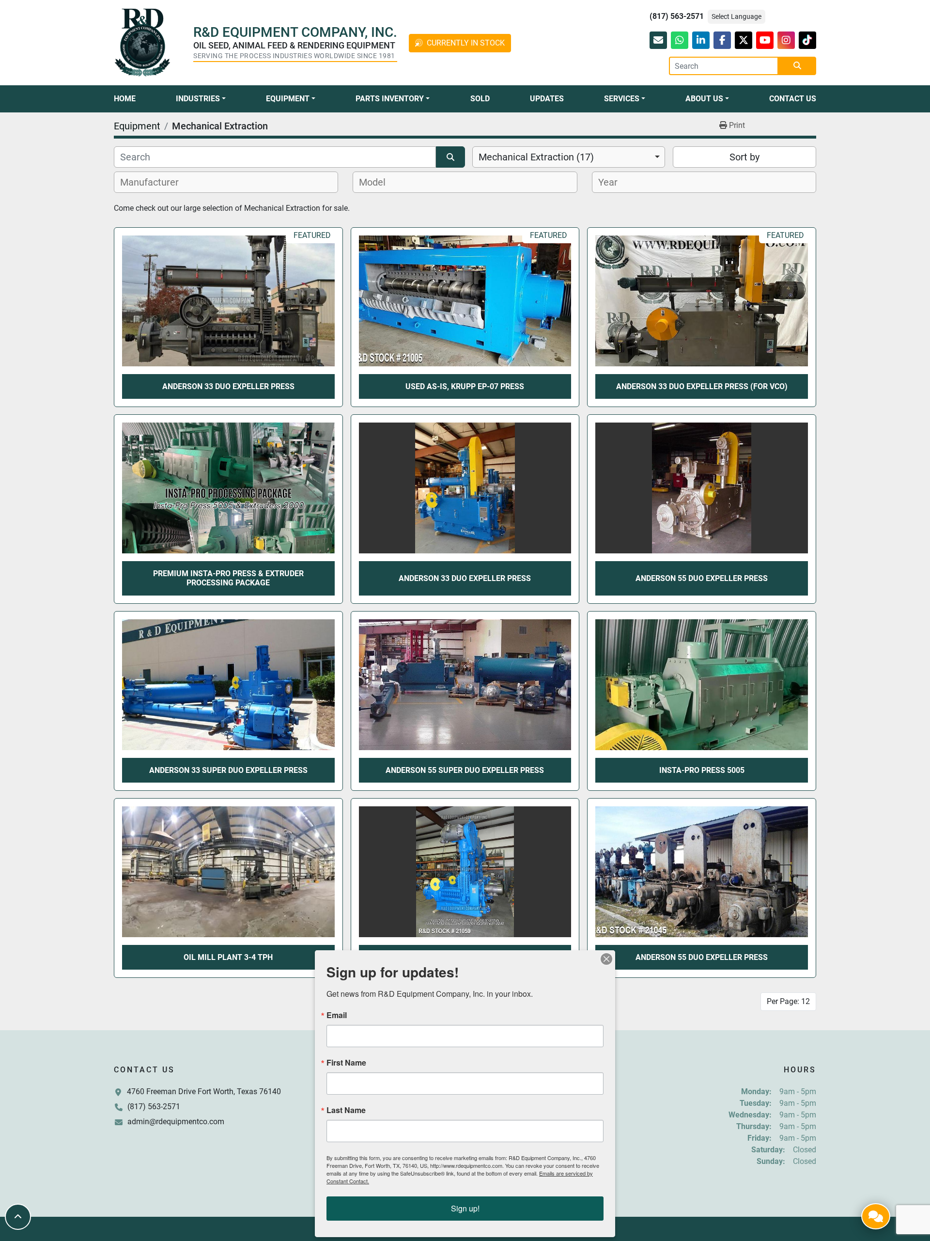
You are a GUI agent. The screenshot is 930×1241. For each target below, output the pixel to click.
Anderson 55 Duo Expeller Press (702, 578)
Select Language (736, 16)
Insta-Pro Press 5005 (701, 770)
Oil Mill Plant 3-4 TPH (228, 957)
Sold (480, 98)
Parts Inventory (390, 98)
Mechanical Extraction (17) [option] (536, 157)
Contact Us (792, 98)
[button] (201, 98)
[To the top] (18, 1217)
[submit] (797, 66)
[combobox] (568, 157)
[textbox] (154, 182)
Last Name (346, 1110)
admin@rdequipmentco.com (175, 1121)
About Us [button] (704, 98)
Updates (547, 98)
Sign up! (465, 1208)
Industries (198, 98)
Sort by (744, 157)
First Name (346, 1063)
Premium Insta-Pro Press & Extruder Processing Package (228, 578)
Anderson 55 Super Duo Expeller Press (465, 770)
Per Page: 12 (788, 1001)
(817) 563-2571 (677, 16)
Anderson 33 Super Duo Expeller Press (228, 770)
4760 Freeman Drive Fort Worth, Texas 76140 (204, 1091)
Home (125, 98)
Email (336, 1015)
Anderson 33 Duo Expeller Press (465, 578)
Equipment (288, 98)
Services (621, 98)
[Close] (606, 959)
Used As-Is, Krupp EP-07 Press (464, 386)
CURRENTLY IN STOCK (466, 42)
